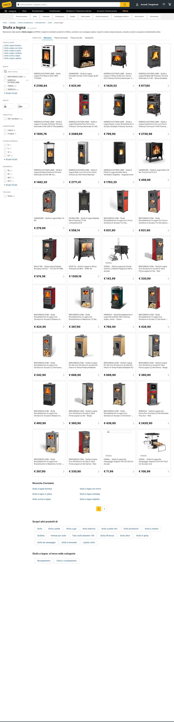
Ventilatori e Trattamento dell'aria (78, 11)
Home (5, 23)
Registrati (153, 4)
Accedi (144, 4)
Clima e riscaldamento (25, 23)
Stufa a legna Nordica (12, 45)
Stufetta (41, 535)
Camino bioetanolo (102, 16)
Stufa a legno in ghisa (12, 51)
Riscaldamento (37, 11)
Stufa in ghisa (142, 535)
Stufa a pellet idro (109, 528)
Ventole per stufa (58, 535)
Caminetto (46, 16)
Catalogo (12, 23)
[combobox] (68, 4)
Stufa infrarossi (107, 535)
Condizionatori (54, 11)
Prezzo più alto (76, 38)
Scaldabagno (59, 16)
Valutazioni (89, 38)
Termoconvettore (21, 16)
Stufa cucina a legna (12, 56)
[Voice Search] (18, 5)
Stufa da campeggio (46, 542)
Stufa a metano (151, 528)
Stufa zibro (125, 535)
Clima (24, 11)
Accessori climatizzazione (107, 11)
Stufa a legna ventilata (13, 53)
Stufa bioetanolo (131, 528)
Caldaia (72, 16)
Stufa (35, 16)
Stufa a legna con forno (13, 48)
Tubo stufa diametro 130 (83, 535)
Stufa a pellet (85, 16)
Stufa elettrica (139, 16)
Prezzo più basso (61, 38)
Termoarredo (154, 16)
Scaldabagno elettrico (121, 16)
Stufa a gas (71, 528)
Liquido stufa (89, 542)
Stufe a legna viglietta (12, 58)
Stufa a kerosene (69, 542)
